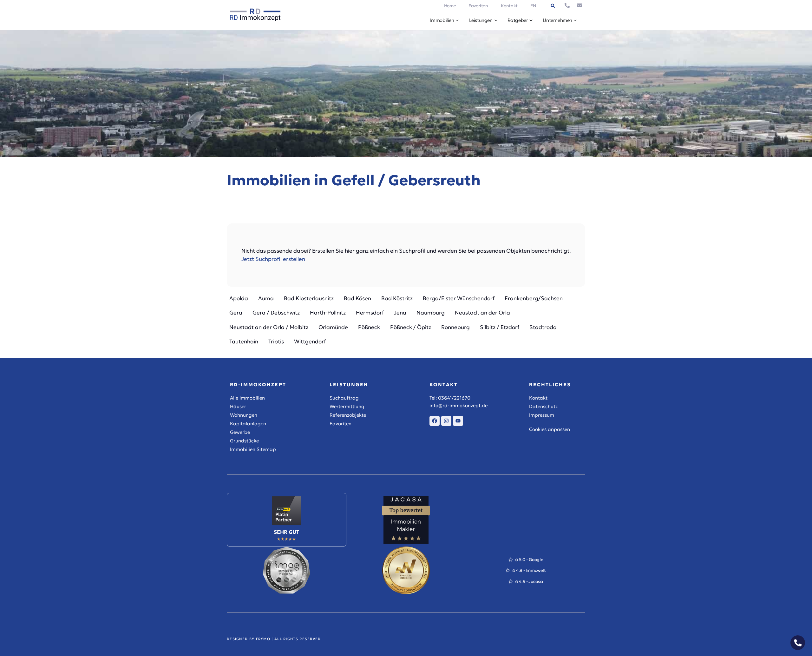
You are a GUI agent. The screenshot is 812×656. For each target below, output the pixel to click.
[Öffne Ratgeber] (531, 20)
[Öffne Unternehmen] (575, 20)
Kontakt (509, 6)
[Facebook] (434, 421)
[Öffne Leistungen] (495, 20)
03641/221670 (454, 398)
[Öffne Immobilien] (457, 20)
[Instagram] (446, 421)
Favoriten (478, 6)
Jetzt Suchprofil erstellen (273, 258)
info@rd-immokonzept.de (458, 405)
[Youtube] (458, 421)
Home (450, 6)
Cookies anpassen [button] (549, 429)
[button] (553, 6)
